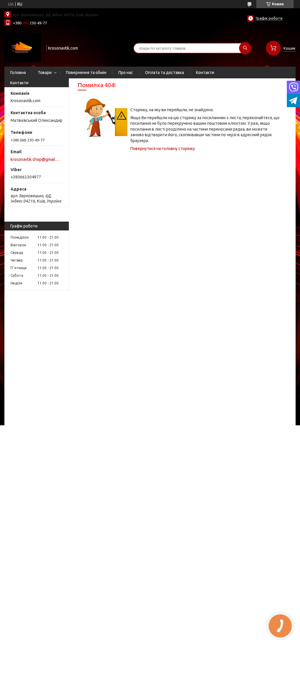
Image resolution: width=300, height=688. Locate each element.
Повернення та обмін (86, 72)
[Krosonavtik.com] (22, 47)
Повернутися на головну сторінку (162, 148)
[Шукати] (245, 48)
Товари (45, 72)
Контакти (205, 72)
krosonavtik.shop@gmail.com (36, 159)
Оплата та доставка (164, 72)
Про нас (125, 72)
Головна (18, 72)
